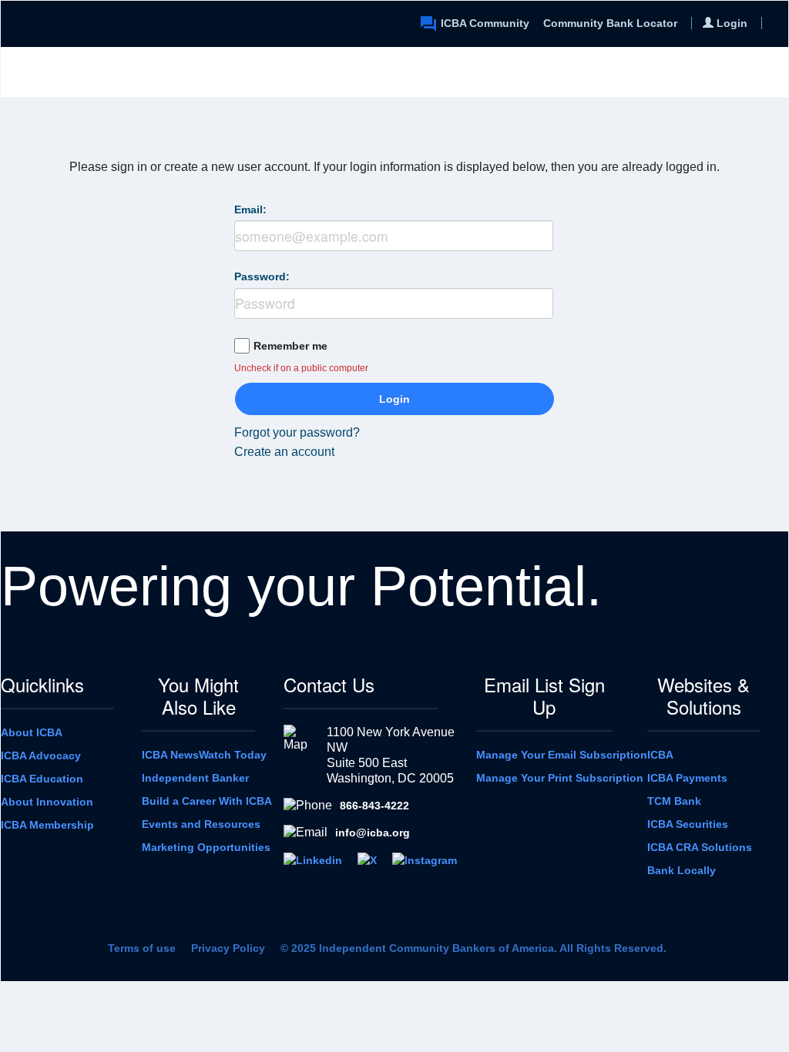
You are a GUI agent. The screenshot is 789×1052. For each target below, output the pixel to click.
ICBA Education (42, 778)
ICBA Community (485, 23)
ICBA (660, 755)
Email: (250, 209)
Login (394, 399)
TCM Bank (674, 801)
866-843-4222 (374, 805)
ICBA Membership (47, 825)
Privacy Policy (228, 948)
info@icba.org (372, 832)
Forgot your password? (297, 432)
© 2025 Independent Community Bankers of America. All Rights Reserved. (473, 948)
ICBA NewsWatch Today (204, 755)
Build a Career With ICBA (207, 801)
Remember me (290, 346)
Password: (262, 276)
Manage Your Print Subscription (559, 778)
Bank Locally (681, 870)
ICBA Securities (687, 824)
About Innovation (47, 802)
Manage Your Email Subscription (561, 755)
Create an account (284, 451)
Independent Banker (195, 778)
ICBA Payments (687, 778)
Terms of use (142, 948)
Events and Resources (201, 824)
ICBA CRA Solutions (699, 847)
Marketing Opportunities (206, 847)
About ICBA (31, 732)
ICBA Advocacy (41, 755)
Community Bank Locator (610, 23)
